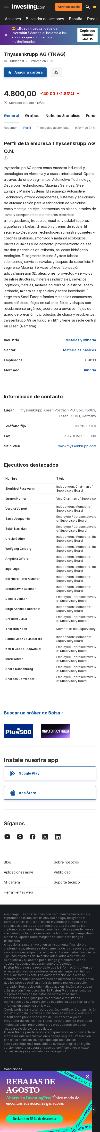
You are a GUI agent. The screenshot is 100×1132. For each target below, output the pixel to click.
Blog (7, 862)
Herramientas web (18, 892)
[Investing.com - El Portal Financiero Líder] (28, 7)
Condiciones (13, 1069)
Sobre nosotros (66, 862)
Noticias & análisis (62, 115)
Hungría (89, 370)
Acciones (13, 19)
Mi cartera (12, 882)
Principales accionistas (53, 127)
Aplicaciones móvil (18, 872)
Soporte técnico (67, 882)
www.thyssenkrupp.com (77, 446)
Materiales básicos (79, 350)
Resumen (10, 127)
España (75, 19)
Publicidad (62, 872)
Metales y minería (81, 340)
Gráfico (32, 115)
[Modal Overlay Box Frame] (46, 1101)
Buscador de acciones (45, 19)
